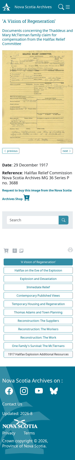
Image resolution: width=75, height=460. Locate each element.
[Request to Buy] (6, 251)
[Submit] (63, 220)
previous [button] (12, 151)
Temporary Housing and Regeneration (38, 304)
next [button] (66, 151)
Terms (29, 433)
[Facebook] (9, 391)
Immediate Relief (38, 287)
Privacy (8, 433)
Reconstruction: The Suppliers (38, 321)
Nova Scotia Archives (33, 6)
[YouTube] (39, 391)
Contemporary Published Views (38, 296)
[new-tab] (15, 251)
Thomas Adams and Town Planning (38, 312)
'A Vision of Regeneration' (38, 262)
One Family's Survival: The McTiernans (38, 346)
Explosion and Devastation (38, 279)
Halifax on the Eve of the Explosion (38, 270)
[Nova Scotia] (20, 424)
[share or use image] (21, 251)
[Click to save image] (37, 97)
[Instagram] (24, 391)
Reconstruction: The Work (38, 337)
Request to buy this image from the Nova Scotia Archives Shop (37, 194)
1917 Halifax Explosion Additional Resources (38, 354)
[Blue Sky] (54, 391)
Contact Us (12, 404)
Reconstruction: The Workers (38, 329)
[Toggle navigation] (64, 6)
